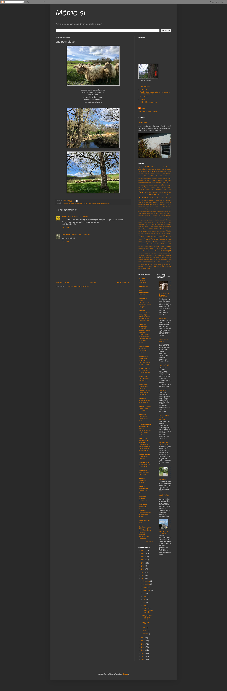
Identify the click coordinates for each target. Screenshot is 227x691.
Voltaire (164, 262)
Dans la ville (159, 185)
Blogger (125, 674)
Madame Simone (151, 224)
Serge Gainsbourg (144, 253)
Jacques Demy (143, 211)
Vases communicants (145, 262)
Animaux (151, 171)
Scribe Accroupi (145, 527)
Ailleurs (150, 167)
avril (144, 606)
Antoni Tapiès (149, 173)
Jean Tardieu (159, 213)
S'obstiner (144, 99)
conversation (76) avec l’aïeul (164, 443)
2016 (143, 638)
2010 (143, 656)
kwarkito (142, 414)
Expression (78, 203)
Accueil (93, 282)
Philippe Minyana (144, 241)
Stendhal (168, 255)
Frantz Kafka (161, 198)
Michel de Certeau (158, 231)
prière (144, 268)
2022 (143, 563)
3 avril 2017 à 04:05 (83, 235)
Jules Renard (158, 220)
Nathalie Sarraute (144, 233)
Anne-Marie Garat (161, 171)
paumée (142, 279)
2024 (143, 557)
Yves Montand (166, 264)
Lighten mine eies (144, 372)
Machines (141, 224)
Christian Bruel (160, 182)
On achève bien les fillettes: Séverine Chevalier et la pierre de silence (145, 512)
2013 (143, 647)
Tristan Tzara (167, 259)
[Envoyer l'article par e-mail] (76, 201)
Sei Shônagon (165, 251)
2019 (143, 572)
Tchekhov (163, 257)
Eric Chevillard (153, 192)
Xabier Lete (157, 264)
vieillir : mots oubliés (163, 341)
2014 (143, 644)
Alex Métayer (142, 169)
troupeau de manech (103, 203)
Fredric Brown (159, 200)
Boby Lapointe (152, 178)
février (145, 631)
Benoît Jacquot (143, 178)
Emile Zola (167, 189)
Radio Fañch (143, 385)
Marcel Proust (167, 226)
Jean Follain (142, 213)
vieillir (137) (163, 318)
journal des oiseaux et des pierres (143, 350)
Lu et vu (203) (164, 365)
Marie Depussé (143, 229)
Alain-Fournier (167, 167)
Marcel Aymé (158, 226)
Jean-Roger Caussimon (159, 217)
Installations (163, 207)
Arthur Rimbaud (161, 176)
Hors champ (143, 287)
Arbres (152, 176)
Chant (169, 178)
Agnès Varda (142, 167)
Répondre (65, 227)
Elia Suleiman (157, 189)
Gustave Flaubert (159, 204)
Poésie (160, 244)
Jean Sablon (151, 213)
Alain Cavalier (158, 167)
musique (141, 266)
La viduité (142, 398)
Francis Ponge (151, 198)
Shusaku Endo (157, 253)
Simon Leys (167, 253)
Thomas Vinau (148, 259)
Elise (143, 108)
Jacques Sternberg (165, 211)
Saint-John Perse (153, 251)
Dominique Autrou (69, 235)
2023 (143, 560)
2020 (143, 569)
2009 (143, 659)
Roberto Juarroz (155, 248)
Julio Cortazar (166, 220)
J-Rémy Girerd (155, 209)
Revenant (142, 122)
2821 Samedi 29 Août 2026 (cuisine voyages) (145, 305)
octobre (145, 587)
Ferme (85, 203)
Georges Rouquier (165, 202)
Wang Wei (148, 264)
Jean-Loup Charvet (151, 215)
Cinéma (168, 183)
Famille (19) (163, 390)
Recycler (168, 246)
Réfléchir (164, 248)
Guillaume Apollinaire (145, 204)
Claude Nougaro (143, 185)
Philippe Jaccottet (165, 239)
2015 (143, 641)
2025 (143, 554)
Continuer (144, 97)
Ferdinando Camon (164, 195)
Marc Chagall (149, 226)
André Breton (142, 171)
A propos (143, 89)
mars (145, 628)
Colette (151, 185)
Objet (141, 236)
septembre (147, 590)
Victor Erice (157, 262)
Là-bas (169, 222)
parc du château (164, 266)
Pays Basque (92, 203)
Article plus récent (62, 282)
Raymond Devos (159, 246)
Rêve (169, 248)
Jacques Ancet (166, 209)
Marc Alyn (141, 226)
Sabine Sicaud (143, 251)
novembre (146, 584)
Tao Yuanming (154, 257)
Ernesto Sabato (164, 192)
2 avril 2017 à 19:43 (81, 216)
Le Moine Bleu (144, 454)
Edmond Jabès (155, 187)
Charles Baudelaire (164, 180)
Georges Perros (151, 202)
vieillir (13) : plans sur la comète (147, 610)
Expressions (143, 501)
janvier (145, 634)
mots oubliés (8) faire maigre (146, 617)
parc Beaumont (150, 266)
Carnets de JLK (145, 462)
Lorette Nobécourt (144, 222)
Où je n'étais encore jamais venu (143, 418)
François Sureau (147, 200)
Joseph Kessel (148, 220)
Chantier (154, 180)
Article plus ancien (123, 282)
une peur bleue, (145, 623)
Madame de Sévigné (164, 224)
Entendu (143, 192)
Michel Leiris (147, 231)
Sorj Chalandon (159, 255)
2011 (143, 653)
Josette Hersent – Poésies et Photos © (145, 426)
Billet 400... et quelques (148, 102)
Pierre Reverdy (152, 244)
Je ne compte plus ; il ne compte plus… (145, 432)
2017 (143, 578)
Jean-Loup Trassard (164, 215)
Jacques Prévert (153, 211)
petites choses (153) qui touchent (164, 417)
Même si (70, 12)
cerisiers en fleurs (68, 203)
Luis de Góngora (158, 222)
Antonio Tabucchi (143, 176)
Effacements (144, 346)
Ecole (146, 187)
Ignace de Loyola (152, 206)
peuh (140, 268)
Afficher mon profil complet (147, 112)
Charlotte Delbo (143, 182)
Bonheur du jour (145, 406)
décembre (146, 581)
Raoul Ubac (149, 246)
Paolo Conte (158, 236)
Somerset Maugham (145, 255)
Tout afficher (149, 541)
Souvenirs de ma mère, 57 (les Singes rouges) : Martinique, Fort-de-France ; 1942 (144, 316)
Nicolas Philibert (166, 233)
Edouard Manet (166, 187)
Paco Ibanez (150, 236)
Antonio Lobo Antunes (163, 173)
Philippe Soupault (159, 241)
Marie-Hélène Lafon (155, 229)
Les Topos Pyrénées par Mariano (144, 441)
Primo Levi (166, 244)
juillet (145, 596)
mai (144, 603)
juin (144, 599)
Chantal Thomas (143, 180)
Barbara (168, 176)
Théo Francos (158, 259)
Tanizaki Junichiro (143, 257)
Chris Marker (152, 182)
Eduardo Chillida (144, 189)
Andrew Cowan (166, 169)
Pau (165, 236)
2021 (143, 566)
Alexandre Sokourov (154, 169)
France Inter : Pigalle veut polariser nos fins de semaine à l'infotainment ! (144, 390)
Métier (168, 231)
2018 (143, 575)
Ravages (142, 295)
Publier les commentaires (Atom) (77, 286)
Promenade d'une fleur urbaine (143, 358)
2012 (143, 650)
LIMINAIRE (143, 377)
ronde (148, 268)
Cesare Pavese (162, 178)
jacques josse (144, 470)
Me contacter (145, 87)
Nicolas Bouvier (155, 233)
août (144, 593)
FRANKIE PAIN (67, 216)
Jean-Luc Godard (144, 217)
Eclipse (141, 482)
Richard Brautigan (143, 248)
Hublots (142, 311)
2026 (143, 551)
